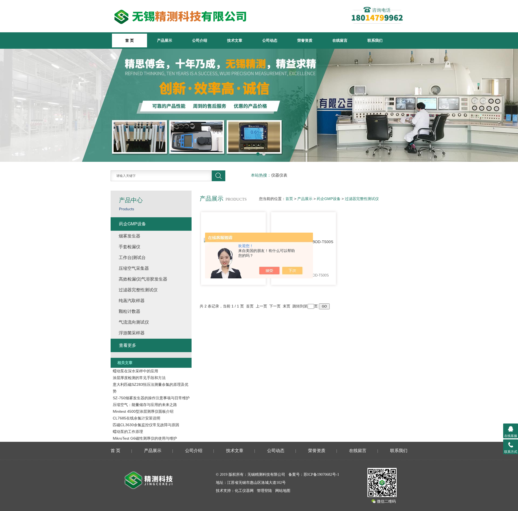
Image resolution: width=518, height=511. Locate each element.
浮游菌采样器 (132, 333)
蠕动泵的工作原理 (128, 431)
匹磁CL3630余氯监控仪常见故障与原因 (146, 425)
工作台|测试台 (132, 257)
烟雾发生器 (129, 236)
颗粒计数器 (129, 311)
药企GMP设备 (328, 199)
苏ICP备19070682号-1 (321, 474)
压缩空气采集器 (134, 268)
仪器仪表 (279, 175)
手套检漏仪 (129, 246)
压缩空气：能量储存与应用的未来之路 (145, 404)
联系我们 (375, 40)
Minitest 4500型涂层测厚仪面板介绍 (143, 411)
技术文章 (234, 40)
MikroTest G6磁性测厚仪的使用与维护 (145, 438)
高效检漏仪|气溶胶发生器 (143, 279)
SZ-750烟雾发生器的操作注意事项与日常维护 (151, 398)
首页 (289, 199)
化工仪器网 (244, 491)
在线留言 (339, 40)
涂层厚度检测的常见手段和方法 (139, 378)
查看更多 (127, 345)
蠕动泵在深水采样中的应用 (135, 371)
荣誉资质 (304, 40)
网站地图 (282, 491)
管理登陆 (264, 491)
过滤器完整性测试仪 (362, 199)
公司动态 (269, 40)
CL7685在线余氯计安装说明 (136, 418)
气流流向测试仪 (134, 322)
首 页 (115, 450)
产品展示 (164, 40)
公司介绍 (199, 40)
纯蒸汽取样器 (132, 300)
